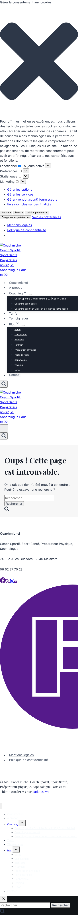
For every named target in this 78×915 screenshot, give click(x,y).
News (17, 370)
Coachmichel (18, 283)
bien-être (19, 339)
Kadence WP (41, 792)
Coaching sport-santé (26, 303)
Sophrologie (21, 360)
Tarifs (13, 313)
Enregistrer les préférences (15, 217)
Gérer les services (20, 194)
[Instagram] (12, 582)
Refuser (19, 212)
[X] (8, 582)
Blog (10, 850)
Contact (14, 375)
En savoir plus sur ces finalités (29, 204)
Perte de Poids (22, 355)
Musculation (21, 334)
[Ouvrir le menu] (4, 428)
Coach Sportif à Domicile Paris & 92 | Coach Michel (40, 298)
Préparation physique (25, 349)
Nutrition (19, 344)
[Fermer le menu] (1, 806)
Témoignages (19, 318)
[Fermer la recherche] (3, 899)
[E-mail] (15, 582)
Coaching (13, 823)
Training (19, 365)
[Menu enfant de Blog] (23, 325)
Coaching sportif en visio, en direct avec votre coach (41, 308)
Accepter (6, 212)
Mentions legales (19, 225)
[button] (39, 62)
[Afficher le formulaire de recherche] (4, 384)
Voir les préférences (37, 212)
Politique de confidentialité (26, 230)
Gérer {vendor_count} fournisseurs (32, 199)
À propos (15, 287)
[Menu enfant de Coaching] (30, 294)
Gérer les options (19, 189)
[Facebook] (3, 582)
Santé (17, 329)
